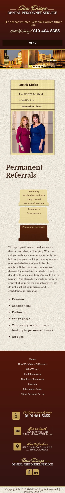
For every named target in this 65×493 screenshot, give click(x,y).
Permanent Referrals (33, 227)
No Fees (18, 336)
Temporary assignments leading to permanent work (33, 328)
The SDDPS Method (31, 94)
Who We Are (26, 100)
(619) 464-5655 (37, 416)
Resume (18, 299)
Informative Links (30, 106)
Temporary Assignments (34, 211)
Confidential (21, 305)
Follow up (19, 312)
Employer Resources (32, 379)
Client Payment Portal (32, 394)
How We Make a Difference (32, 364)
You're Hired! (22, 319)
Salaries (32, 384)
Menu (32, 42)
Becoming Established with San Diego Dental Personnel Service (34, 197)
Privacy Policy (32, 491)
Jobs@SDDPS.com (41, 434)
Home (32, 359)
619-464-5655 (46, 31)
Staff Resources (32, 374)
